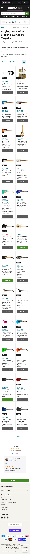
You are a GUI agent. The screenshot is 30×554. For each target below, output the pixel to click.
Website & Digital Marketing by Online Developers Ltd (15, 551)
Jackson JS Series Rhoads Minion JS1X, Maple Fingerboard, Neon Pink (7, 334)
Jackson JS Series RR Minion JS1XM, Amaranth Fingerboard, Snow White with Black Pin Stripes (7, 304)
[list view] (27, 62)
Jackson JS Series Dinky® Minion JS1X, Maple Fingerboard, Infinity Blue (22, 334)
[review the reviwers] (6, 463)
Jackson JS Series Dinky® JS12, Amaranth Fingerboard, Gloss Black (7, 393)
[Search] (27, 13)
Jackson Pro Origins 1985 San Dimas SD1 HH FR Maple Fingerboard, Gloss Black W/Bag (7, 271)
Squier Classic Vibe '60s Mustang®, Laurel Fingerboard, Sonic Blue (22, 115)
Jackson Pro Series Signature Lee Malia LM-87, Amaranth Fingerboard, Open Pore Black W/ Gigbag (7, 240)
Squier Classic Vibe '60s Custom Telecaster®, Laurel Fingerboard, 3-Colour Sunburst (7, 144)
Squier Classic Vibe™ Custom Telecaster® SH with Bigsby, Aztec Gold (22, 86)
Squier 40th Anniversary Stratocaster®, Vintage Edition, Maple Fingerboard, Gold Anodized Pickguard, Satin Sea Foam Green (7, 207)
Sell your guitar (6, 2)
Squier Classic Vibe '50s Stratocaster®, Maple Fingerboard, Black (7, 173)
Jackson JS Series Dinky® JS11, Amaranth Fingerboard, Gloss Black (22, 423)
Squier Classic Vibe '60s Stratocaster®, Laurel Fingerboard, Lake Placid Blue (7, 115)
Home (2, 27)
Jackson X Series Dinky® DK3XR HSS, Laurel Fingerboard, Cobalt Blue (22, 204)
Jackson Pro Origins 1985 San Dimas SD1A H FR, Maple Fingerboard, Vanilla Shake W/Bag (22, 240)
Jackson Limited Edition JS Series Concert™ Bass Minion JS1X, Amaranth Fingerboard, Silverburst (21, 272)
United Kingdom (14, 524)
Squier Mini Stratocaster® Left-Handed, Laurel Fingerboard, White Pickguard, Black (7, 86)
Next (18, 436)
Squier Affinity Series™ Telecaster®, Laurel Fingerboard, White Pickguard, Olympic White (22, 174)
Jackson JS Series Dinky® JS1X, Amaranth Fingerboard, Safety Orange (22, 363)
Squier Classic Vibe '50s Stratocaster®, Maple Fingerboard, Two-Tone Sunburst (22, 143)
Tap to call (25, 2)
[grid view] (24, 62)
